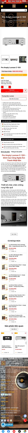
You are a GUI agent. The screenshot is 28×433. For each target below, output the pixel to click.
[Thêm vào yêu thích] (12, 333)
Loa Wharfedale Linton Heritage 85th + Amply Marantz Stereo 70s (17, 245)
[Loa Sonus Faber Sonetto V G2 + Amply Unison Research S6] (5, 297)
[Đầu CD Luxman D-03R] (21, 338)
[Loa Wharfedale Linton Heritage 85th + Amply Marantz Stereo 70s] (5, 247)
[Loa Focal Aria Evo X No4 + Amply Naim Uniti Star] (5, 307)
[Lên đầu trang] (25, 427)
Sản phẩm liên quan (14, 326)
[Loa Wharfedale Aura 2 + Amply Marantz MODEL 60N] (5, 277)
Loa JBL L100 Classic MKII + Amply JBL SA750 (16, 255)
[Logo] (14, 6)
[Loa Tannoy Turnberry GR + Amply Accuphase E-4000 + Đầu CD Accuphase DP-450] (5, 317)
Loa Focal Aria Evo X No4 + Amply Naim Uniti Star (17, 306)
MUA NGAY (12, 91)
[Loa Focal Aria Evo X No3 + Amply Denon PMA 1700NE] (5, 267)
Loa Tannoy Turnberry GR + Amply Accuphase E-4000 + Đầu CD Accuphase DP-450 (17, 316)
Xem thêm (14, 234)
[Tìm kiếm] (25, 10)
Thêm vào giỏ (25, 91)
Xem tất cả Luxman (14, 98)
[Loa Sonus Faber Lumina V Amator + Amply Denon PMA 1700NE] (5, 287)
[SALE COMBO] (14, 1)
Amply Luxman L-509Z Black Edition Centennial (6, 346)
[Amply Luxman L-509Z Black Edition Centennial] (7, 338)
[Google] (11, 420)
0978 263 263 (10, 387)
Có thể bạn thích (14, 241)
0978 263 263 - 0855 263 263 (9, 409)
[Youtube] (8, 420)
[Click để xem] (14, 41)
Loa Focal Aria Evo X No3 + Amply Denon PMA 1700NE (17, 265)
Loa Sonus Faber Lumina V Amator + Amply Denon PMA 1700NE (16, 285)
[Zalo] (2, 420)
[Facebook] (5, 420)
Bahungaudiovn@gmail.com (11, 389)
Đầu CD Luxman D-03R (20, 346)
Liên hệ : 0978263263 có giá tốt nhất (14, 75)
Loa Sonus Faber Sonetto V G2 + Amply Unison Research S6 (17, 295)
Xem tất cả (14, 329)
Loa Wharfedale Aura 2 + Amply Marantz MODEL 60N (17, 275)
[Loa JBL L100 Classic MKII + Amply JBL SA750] (5, 257)
